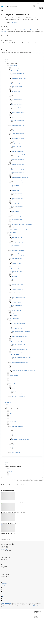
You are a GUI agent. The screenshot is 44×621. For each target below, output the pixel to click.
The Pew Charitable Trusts (37, 605)
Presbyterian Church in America (16, 128)
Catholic (10, 372)
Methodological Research (5, 578)
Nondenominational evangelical (16, 99)
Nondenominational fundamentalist (17, 101)
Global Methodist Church (15, 91)
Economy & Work (4, 569)
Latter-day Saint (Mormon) (13, 375)
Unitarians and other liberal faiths (17, 426)
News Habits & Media (5, 576)
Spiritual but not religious (15, 436)
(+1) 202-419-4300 (4, 549)
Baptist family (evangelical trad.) (17, 68)
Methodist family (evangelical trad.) (18, 88)
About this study (14, 22)
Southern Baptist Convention (16, 70)
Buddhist (11, 416)
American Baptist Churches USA (16, 237)
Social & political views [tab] (21, 484)
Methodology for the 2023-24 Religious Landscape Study (13, 512)
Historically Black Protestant (14, 318)
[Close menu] (38, 3)
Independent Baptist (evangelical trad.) (17, 73)
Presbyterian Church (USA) (15, 268)
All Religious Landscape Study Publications (10, 534)
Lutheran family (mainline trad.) (17, 258)
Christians (7, 57)
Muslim (10, 413)
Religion (2, 561)
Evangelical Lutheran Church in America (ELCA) (19, 260)
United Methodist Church (15, 245)
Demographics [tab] (3, 484)
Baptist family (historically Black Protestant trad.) (20, 320)
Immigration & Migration (5, 557)
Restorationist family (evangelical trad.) (18, 164)
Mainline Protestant (12, 232)
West (33, 29)
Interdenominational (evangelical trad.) (17, 107)
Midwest (22, 29)
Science (2, 572)
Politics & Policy (3, 552)
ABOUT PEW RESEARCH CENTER (6, 603)
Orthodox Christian (12, 378)
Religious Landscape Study (11, 6)
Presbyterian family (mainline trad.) (17, 266)
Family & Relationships (5, 567)
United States (3, 31)
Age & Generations (4, 564)
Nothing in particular (12, 473)
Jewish (10, 410)
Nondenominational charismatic (16, 104)
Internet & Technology (5, 574)
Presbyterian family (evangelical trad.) (18, 125)
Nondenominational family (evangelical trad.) (19, 96)
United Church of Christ (15, 294)
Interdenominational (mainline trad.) (17, 253)
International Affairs (4, 555)
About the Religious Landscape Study (9, 523)
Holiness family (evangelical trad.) (17, 182)
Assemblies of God (14, 135)
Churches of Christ (14, 167)
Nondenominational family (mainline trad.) (19, 250)
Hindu (10, 418)
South (30, 29)
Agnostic (10, 471)
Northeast (26, 29)
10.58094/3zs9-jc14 (6, 539)
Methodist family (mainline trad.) (17, 242)
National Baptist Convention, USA (17, 326)
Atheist (10, 468)
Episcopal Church (14, 276)
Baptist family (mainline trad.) (17, 234)
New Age (13, 444)
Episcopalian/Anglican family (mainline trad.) (19, 273)
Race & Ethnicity (4, 559)
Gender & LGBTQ (4, 566)
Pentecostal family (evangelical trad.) (18, 133)
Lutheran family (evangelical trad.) (17, 115)
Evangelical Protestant (13, 65)
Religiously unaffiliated (9, 460)
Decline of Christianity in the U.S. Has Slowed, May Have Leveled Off (15, 502)
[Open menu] (34, 6)
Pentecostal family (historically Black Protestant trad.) (21, 352)
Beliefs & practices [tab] (11, 484)
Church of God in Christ (15, 354)
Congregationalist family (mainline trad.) (18, 292)
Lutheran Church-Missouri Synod (16, 117)
